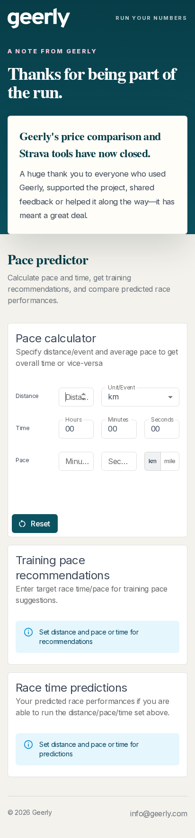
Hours (73, 419)
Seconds (162, 419)
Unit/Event (121, 386)
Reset (40, 523)
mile (170, 461)
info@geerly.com (158, 813)
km (153, 461)
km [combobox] (113, 396)
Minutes (118, 419)
